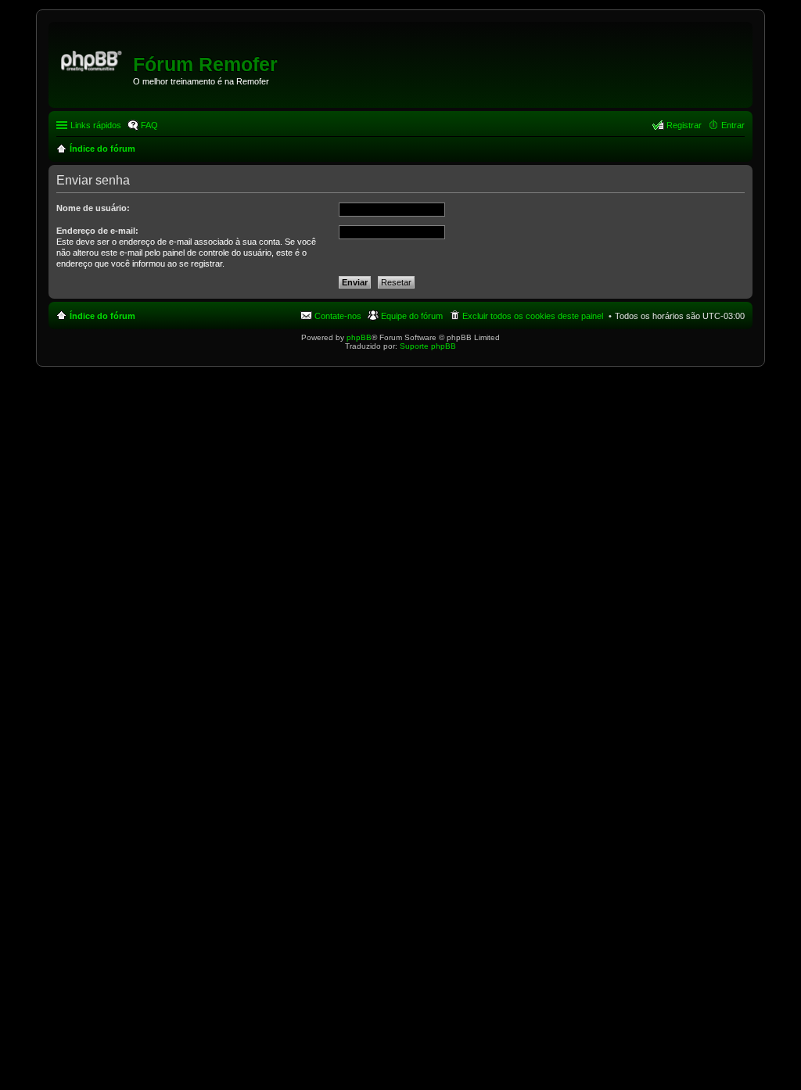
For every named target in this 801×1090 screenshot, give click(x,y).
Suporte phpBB (428, 346)
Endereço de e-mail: (97, 230)
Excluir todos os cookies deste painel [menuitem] (532, 316)
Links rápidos (95, 125)
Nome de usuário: (93, 208)
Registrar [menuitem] (684, 125)
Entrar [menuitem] (733, 125)
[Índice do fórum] (92, 58)
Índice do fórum (102, 316)
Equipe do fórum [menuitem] (412, 316)
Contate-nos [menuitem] (337, 316)
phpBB (359, 337)
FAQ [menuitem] (149, 125)
